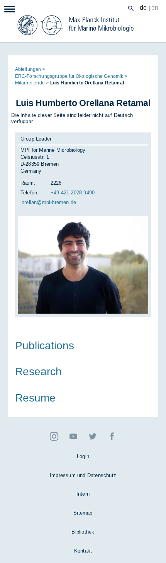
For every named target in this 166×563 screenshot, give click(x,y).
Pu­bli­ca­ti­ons (44, 346)
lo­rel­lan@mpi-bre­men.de (48, 202)
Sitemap (82, 513)
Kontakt (83, 551)
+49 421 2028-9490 (73, 193)
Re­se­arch (38, 372)
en (155, 7)
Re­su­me (35, 398)
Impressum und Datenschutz (83, 475)
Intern (83, 494)
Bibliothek (82, 532)
